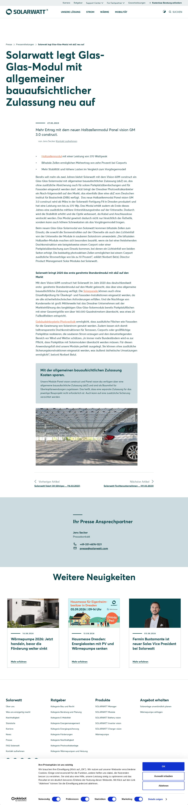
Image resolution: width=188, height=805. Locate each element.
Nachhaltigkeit (12, 717)
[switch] (85, 799)
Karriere (66, 2)
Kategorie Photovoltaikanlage (64, 745)
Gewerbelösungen (136, 2)
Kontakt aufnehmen (66, 141)
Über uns (10, 706)
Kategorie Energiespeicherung (65, 728)
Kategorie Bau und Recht (62, 706)
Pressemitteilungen (25, 44)
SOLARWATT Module (105, 712)
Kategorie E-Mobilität (61, 717)
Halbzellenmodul (52, 156)
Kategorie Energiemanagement (65, 723)
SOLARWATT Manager (105, 706)
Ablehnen (163, 785)
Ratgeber (78, 2)
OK (163, 766)
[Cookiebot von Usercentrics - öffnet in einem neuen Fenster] (19, 799)
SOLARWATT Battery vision (108, 717)
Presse (9, 44)
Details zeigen (155, 799)
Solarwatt (14, 700)
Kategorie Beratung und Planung (66, 712)
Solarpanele (91, 291)
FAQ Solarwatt (13, 745)
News (8, 734)
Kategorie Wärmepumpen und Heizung (69, 751)
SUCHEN (177, 11)
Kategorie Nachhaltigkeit (62, 740)
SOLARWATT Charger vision (108, 728)
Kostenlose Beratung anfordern (167, 2)
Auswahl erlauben (163, 776)
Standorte (10, 723)
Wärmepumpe (102, 734)
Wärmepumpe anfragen (151, 712)
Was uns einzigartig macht (18, 712)
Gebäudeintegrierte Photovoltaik (55, 321)
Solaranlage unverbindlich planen (155, 706)
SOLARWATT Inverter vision (108, 723)
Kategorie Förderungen (62, 734)
